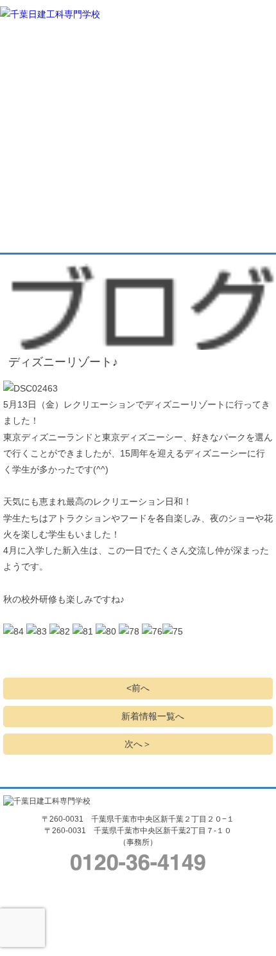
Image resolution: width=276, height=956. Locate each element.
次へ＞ (138, 744)
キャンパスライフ (186, 49)
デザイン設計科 (93, 114)
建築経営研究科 (105, 114)
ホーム (20, 33)
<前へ (138, 688)
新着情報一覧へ (152, 716)
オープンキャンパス (228, 82)
